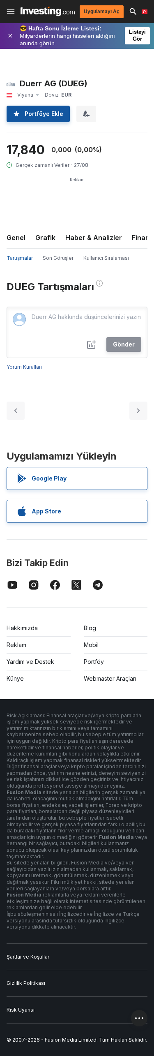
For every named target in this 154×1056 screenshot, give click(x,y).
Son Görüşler (58, 258)
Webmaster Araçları (110, 678)
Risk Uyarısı (20, 1010)
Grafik (45, 237)
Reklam (16, 644)
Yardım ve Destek (30, 661)
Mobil (91, 644)
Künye (15, 678)
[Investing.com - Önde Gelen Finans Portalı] (48, 11)
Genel (16, 237)
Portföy (94, 661)
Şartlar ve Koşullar (28, 957)
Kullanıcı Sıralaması (106, 258)
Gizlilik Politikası (26, 983)
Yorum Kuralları (24, 367)
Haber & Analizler (93, 237)
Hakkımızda (22, 627)
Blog (90, 627)
